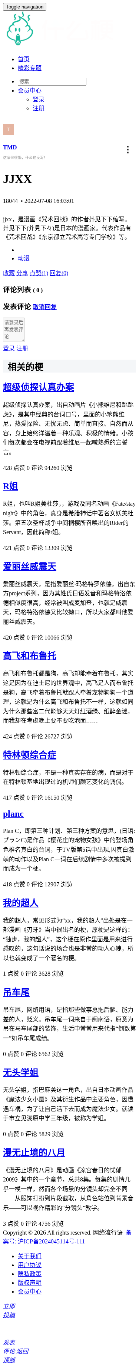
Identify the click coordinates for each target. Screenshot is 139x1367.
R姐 (10, 486)
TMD (10, 147)
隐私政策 (30, 1274)
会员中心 (30, 1291)
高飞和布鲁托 (29, 656)
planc (13, 814)
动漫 (24, 258)
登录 (38, 99)
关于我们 (30, 1256)
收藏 (9, 273)
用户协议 (30, 1265)
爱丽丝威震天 (29, 566)
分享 (22, 273)
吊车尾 (16, 992)
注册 (38, 108)
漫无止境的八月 (34, 1152)
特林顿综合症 (29, 755)
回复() (59, 273)
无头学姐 (21, 1072)
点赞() (39, 273)
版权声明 (30, 1283)
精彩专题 (30, 68)
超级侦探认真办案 (38, 387)
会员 (30, 90)
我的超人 (21, 903)
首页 (24, 59)
